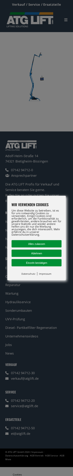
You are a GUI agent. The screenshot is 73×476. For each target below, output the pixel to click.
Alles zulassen (36, 243)
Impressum (45, 273)
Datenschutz (28, 273)
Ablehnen (36, 253)
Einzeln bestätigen (36, 262)
